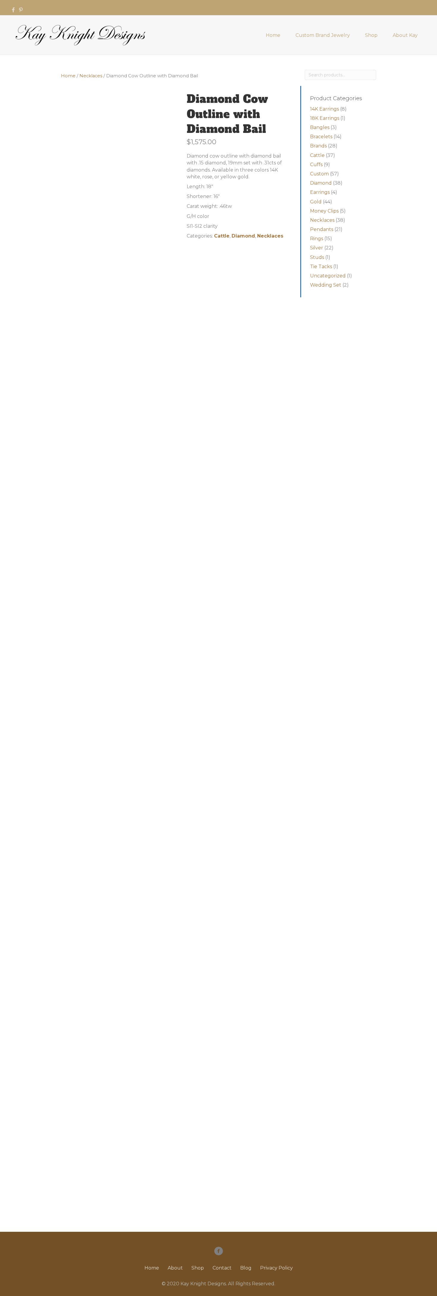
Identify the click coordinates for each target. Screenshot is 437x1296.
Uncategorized (328, 276)
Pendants (321, 229)
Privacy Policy (276, 1268)
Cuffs (316, 164)
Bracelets (321, 136)
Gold (316, 202)
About (175, 1268)
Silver (316, 248)
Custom (319, 174)
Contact (222, 1268)
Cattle (221, 236)
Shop (371, 35)
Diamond (243, 236)
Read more (98, 799)
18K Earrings (324, 118)
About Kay (405, 35)
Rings (316, 238)
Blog (245, 1268)
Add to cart (223, 256)
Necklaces (90, 75)
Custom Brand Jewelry (322, 35)
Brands (318, 146)
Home (273, 35)
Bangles (319, 127)
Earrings (320, 192)
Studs (317, 257)
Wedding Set (325, 285)
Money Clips (324, 211)
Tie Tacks (321, 266)
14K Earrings (324, 109)
